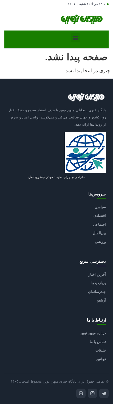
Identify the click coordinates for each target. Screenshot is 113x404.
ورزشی (100, 242)
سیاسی (100, 207)
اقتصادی (100, 216)
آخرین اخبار (97, 274)
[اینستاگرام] (92, 393)
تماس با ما (98, 342)
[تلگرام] (104, 393)
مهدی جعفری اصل (40, 177)
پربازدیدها (98, 283)
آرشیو (101, 300)
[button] (75, 37)
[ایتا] (81, 393)
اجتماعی (99, 224)
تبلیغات (100, 350)
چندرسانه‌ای (97, 292)
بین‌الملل (99, 233)
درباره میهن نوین (93, 333)
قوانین (101, 359)
